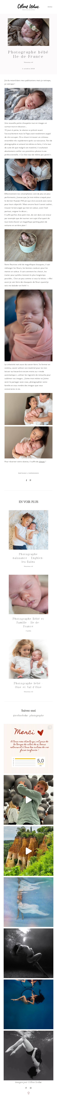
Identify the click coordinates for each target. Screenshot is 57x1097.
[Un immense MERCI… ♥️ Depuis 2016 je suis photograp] (28, 749)
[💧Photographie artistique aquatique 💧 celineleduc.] (28, 902)
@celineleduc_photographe (28, 716)
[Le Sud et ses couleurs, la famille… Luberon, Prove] (28, 851)
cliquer (42, 461)
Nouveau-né (28, 62)
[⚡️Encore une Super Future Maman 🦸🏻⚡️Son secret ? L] (28, 1004)
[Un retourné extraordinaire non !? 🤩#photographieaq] (28, 1055)
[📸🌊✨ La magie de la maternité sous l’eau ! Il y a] (28, 953)
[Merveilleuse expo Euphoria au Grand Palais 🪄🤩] (28, 800)
